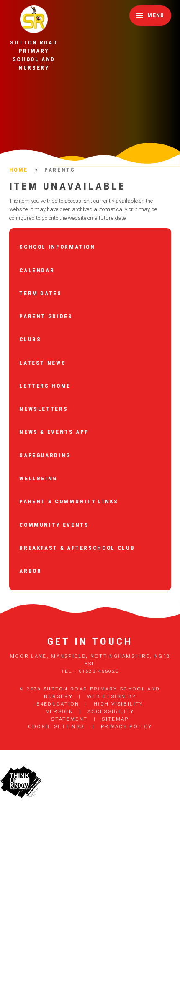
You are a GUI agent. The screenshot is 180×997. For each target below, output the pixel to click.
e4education (57, 704)
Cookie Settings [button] (56, 726)
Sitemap (115, 719)
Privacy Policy (126, 726)
